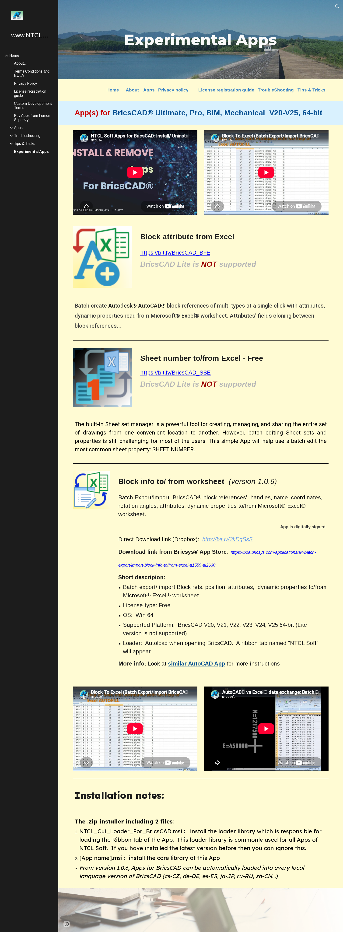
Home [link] (14, 55)
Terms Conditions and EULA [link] (31, 73)
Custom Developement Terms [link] (33, 106)
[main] (200, 40)
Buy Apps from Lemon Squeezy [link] (32, 118)
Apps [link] (18, 128)
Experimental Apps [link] (31, 152)
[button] (337, 6)
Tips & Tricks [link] (24, 144)
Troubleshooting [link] (27, 136)
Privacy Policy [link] (25, 83)
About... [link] (21, 63)
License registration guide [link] (30, 93)
